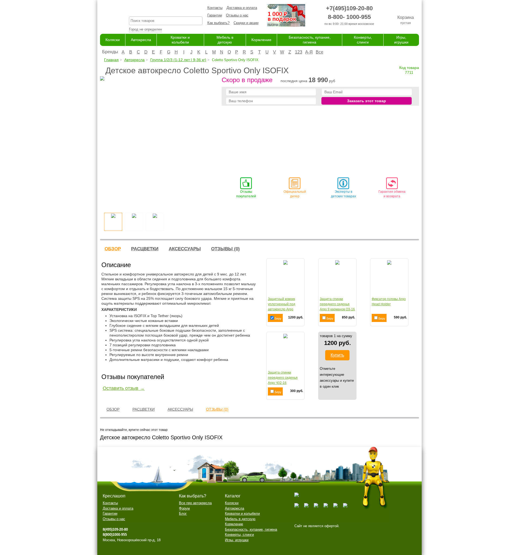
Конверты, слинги (239, 535)
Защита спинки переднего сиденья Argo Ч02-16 (283, 378)
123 (298, 52)
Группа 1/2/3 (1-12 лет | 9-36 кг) (178, 60)
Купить (337, 355)
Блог (183, 513)
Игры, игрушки (236, 540)
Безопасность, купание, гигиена (251, 529)
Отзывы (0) (225, 248)
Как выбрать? (218, 23)
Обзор (113, 248)
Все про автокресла (195, 503)
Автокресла (141, 40)
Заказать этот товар (366, 101)
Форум (184, 508)
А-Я (309, 52)
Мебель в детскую (240, 519)
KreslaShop (165, 9)
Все (319, 52)
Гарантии (214, 15)
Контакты (214, 8)
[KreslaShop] (108, 16)
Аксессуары (185, 248)
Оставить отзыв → (124, 388)
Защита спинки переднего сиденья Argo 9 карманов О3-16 (337, 304)
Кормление (261, 40)
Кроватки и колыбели (242, 513)
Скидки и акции (246, 23)
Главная (111, 60)
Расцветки (144, 248)
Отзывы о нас (237, 15)
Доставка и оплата (242, 8)
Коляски (112, 40)
